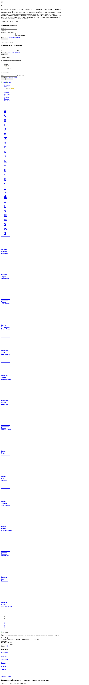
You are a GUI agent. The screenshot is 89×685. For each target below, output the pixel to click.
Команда (3, 663)
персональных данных (13, 37)
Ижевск (6, 65)
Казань (6, 64)
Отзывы (3, 666)
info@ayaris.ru (9, 646)
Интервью (4, 656)
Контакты (4, 669)
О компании (4, 652)
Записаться (4, 39)
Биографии (4, 659)
